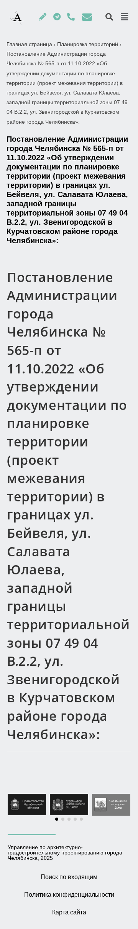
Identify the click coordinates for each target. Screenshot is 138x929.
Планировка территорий (87, 44)
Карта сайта (69, 912)
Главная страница (29, 44)
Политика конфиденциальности (69, 894)
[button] (56, 819)
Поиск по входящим (69, 877)
